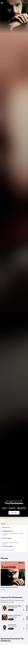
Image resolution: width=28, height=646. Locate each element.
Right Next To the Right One (16, 606)
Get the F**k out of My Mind (15, 615)
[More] (23, 610)
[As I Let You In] (4, 626)
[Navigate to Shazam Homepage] (5, 3)
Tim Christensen (12, 607)
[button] (25, 2)
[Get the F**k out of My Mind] (4, 617)
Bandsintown (10, 550)
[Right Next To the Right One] (4, 608)
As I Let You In (12, 624)
